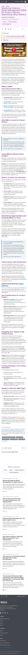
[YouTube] (0, 613)
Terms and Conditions (5, 642)
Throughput (12, 299)
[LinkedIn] (2, 613)
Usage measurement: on (6, 647)
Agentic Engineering (4, 618)
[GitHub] (5, 613)
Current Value (7, 101)
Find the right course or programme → (13, 148)
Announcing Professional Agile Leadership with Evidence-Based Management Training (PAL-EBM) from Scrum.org (13, 578)
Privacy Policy (3, 640)
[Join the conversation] (22, 29)
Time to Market (8, 110)
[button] (17, 1)
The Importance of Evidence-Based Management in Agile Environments (14, 557)
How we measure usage (5, 645)
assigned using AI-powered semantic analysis (12, 430)
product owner (7, 59)
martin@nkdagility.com (12, 653)
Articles (1, 620)
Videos (1, 623)
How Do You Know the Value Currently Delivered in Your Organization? (12, 500)
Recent (11, 470)
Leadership (7, 79)
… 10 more (4, 441)
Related (5, 470)
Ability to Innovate (8, 106)
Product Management (14, 472)
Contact (21, 1)
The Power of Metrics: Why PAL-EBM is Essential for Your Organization (13, 538)
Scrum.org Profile (4, 633)
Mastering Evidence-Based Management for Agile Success (13, 481)
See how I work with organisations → (12, 256)
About (1, 630)
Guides (1, 625)
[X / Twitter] (7, 613)
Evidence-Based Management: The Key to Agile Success (14, 519)
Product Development (19, 470)
